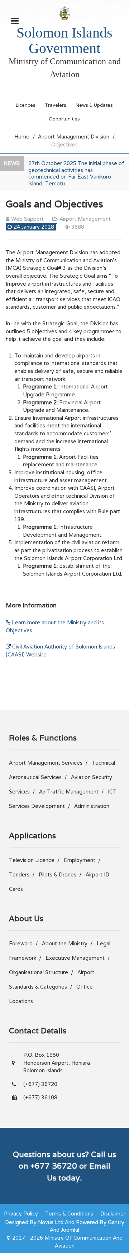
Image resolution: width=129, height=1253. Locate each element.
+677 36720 (53, 1166)
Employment (79, 860)
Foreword (21, 943)
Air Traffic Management (69, 791)
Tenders (19, 874)
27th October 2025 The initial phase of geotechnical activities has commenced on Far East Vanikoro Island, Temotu (76, 173)
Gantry (116, 1222)
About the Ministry (64, 943)
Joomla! (70, 1229)
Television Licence (31, 860)
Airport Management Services (45, 762)
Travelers (55, 105)
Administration (91, 806)
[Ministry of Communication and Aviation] (64, 13)
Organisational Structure (38, 972)
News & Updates (94, 105)
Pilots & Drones (57, 874)
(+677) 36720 (40, 1084)
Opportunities (64, 119)
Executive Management (75, 957)
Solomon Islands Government (64, 40)
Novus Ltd (50, 1222)
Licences (25, 105)
